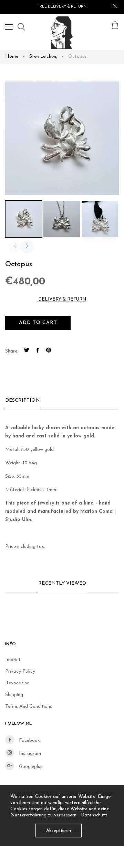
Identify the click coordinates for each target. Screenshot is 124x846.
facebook (29, 740)
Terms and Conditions (28, 706)
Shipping (14, 694)
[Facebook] (37, 351)
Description (22, 400)
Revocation (17, 683)
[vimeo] (48, 351)
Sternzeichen (43, 56)
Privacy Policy (20, 671)
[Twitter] (26, 351)
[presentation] (14, 246)
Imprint (13, 659)
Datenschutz (94, 815)
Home (11, 56)
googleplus (30, 766)
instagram (29, 753)
